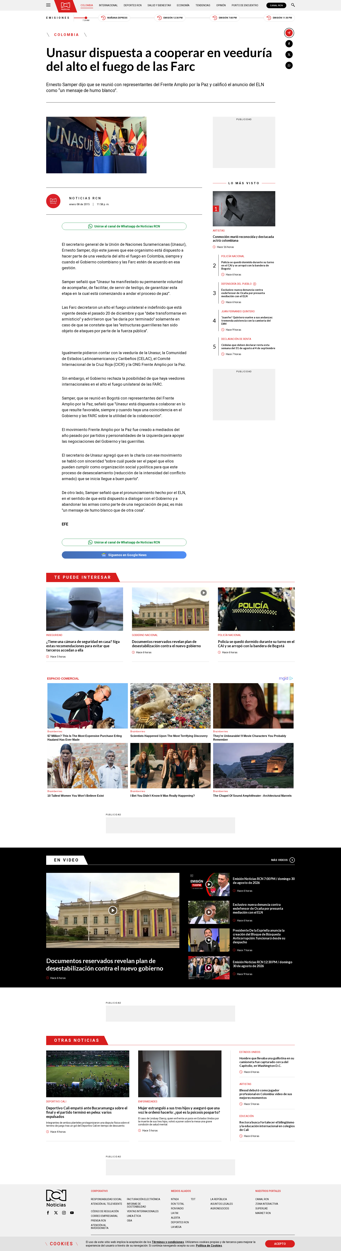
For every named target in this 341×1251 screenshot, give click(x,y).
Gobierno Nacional (145, 635)
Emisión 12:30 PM (173, 18)
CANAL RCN (276, 5)
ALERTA (175, 1217)
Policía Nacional (233, 256)
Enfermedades (147, 1101)
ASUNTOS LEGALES (221, 1203)
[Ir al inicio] (65, 6)
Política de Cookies (209, 1245)
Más (279, 860)
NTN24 (175, 1199)
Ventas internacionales (143, 1211)
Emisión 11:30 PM (282, 18)
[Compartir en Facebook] (289, 43)
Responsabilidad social (106, 1199)
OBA (129, 1220)
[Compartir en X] (289, 54)
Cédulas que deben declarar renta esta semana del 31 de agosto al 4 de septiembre (248, 346)
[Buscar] (293, 5)
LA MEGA (176, 1227)
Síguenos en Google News (127, 555)
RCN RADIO (177, 1208)
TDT (193, 1199)
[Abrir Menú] (48, 5)
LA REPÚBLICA (218, 1199)
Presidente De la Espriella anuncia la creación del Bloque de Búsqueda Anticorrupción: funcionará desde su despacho (259, 936)
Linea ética (134, 1216)
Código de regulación (105, 1211)
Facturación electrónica (143, 1199)
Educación (246, 1116)
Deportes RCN (133, 5)
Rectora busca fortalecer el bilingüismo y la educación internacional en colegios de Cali (267, 1126)
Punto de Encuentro (245, 5)
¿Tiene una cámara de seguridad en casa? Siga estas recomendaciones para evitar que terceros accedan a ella (83, 645)
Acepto (280, 1243)
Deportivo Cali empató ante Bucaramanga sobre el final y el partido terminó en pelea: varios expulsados (86, 1112)
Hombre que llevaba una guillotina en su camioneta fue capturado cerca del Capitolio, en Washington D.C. (266, 1062)
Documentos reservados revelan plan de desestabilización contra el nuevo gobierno (166, 643)
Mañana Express (117, 18)
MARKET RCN (263, 1213)
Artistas (219, 230)
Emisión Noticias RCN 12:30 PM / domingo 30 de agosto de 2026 (262, 964)
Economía (183, 5)
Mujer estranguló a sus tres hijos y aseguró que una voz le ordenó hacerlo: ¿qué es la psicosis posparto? (179, 1110)
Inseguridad (54, 635)
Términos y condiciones (168, 1242)
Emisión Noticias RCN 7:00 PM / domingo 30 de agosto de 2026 (264, 881)
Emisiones (58, 17)
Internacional (108, 5)
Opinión (221, 5)
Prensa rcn (98, 1220)
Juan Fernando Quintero (238, 311)
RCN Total (177, 1203)
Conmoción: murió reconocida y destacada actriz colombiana (243, 239)
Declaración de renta (236, 339)
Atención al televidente (106, 1203)
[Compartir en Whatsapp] (289, 65)
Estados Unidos (249, 1052)
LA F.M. (175, 1213)
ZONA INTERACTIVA (266, 1203)
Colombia (87, 5)
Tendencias (203, 5)
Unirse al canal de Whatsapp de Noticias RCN (127, 226)
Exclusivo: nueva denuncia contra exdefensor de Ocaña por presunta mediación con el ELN (243, 293)
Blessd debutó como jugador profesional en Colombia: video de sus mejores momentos (265, 1094)
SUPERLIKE (261, 1208)
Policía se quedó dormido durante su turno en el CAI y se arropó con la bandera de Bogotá (247, 265)
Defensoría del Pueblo (236, 283)
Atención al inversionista (100, 1226)
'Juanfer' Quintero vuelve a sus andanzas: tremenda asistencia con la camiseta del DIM (247, 320)
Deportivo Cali (56, 1101)
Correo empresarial (104, 1216)
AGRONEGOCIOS (219, 1208)
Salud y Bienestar (159, 5)
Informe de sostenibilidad (136, 1205)
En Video (66, 860)
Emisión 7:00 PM (228, 18)
